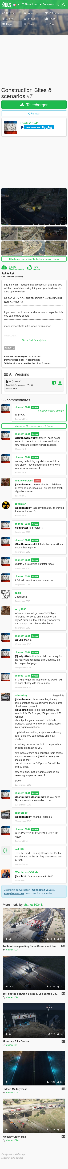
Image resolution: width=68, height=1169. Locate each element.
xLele (18, 592)
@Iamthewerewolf (25, 437)
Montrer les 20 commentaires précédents (34, 425)
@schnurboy (22, 797)
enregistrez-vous (14, 893)
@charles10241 (24, 484)
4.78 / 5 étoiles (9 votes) (12, 276)
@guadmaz (21, 709)
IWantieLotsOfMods (26, 872)
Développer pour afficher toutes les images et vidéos (34, 258)
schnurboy (21, 695)
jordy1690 (20, 609)
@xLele (19, 639)
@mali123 (20, 876)
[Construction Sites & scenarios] (34, 206)
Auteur (35, 407)
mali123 (19, 849)
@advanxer (21, 527)
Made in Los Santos (12, 1157)
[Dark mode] (58, 4)
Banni (37, 480)
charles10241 (29, 123)
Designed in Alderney (13, 1154)
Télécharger (36, 105)
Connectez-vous (42, 889)
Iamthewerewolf (24, 480)
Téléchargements (16, 269)
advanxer (20, 503)
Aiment (36, 269)
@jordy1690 (22, 656)
